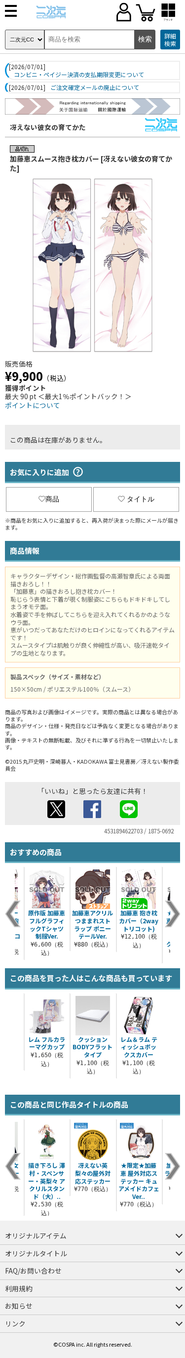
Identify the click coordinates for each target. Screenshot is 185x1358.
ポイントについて (32, 405)
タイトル (140, 499)
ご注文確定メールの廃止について (94, 87)
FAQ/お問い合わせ (33, 1271)
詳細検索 (170, 40)
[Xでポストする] (56, 815)
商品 (52, 499)
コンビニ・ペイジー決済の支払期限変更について (79, 75)
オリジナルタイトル (36, 1253)
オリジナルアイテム (36, 1235)
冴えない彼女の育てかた (48, 127)
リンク (15, 1323)
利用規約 (19, 1288)
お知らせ (19, 1306)
